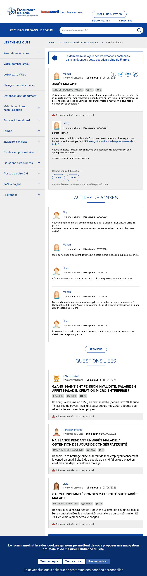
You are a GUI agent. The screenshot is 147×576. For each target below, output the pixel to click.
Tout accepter (50, 561)
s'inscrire (125, 21)
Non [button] (74, 178)
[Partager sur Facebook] (113, 75)
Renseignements (72, 429)
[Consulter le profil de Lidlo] (56, 489)
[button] (73, 18)
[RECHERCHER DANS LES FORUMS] (139, 30)
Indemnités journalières (65, 504)
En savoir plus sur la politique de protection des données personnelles (73, 570)
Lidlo (65, 483)
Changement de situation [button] (19, 85)
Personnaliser (98, 561)
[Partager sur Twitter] (120, 75)
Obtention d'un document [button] (20, 96)
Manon (67, 73)
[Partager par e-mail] (128, 75)
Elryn (65, 212)
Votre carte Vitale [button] (15, 74)
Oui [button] (60, 177)
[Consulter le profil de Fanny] (56, 128)
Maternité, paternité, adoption (68, 450)
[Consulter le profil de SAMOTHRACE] (56, 381)
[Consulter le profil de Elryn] (56, 218)
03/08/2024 (95, 249)
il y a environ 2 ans (71, 128)
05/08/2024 (95, 128)
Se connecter (101, 21)
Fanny (66, 123)
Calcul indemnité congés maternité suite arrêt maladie (95, 496)
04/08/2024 (95, 273)
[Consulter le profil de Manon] (56, 79)
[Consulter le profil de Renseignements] (56, 435)
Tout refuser (74, 561)
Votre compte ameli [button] (16, 63)
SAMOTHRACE (71, 376)
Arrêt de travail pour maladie (67, 90)
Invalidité (58, 396)
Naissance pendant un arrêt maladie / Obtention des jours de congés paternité (89, 442)
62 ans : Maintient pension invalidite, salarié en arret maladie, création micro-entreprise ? (94, 388)
